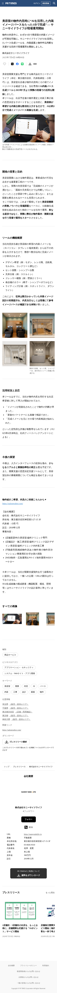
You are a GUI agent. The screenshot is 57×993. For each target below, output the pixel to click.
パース (43, 686)
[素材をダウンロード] (30, 64)
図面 (33, 692)
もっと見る (50, 892)
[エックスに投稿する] (12, 64)
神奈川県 (6, 719)
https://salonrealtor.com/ (12, 503)
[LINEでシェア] (22, 64)
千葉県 (5, 708)
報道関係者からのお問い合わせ (28, 971)
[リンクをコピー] (35, 64)
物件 (42, 692)
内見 (26, 686)
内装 (6, 692)
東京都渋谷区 (8, 712)
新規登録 (45, 3)
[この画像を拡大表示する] (12, 618)
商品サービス (10, 655)
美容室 (7, 686)
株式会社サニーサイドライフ (41, 767)
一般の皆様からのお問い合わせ (28, 983)
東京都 (5, 716)
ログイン (36, 3)
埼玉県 (5, 704)
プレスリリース (19, 767)
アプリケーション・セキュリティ (18, 667)
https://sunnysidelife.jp (33, 834)
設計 (24, 692)
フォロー (28, 819)
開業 (17, 686)
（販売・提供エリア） (19, 704)
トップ (6, 767)
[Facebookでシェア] (17, 64)
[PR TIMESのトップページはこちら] (11, 3)
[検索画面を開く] (54, 3)
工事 (15, 692)
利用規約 (45, 965)
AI (34, 686)
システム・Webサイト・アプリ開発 (19, 673)
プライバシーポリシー (28, 965)
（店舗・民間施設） (24, 712)
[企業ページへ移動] (28, 792)
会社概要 (11, 965)
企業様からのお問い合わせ (28, 977)
